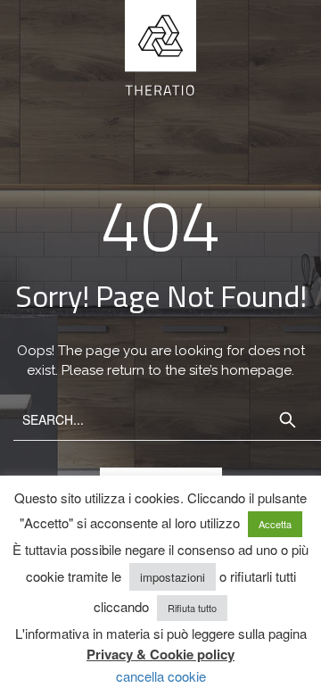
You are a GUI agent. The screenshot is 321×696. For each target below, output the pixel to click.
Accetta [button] (275, 524)
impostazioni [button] (172, 576)
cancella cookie (161, 676)
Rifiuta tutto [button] (192, 608)
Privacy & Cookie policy (160, 654)
